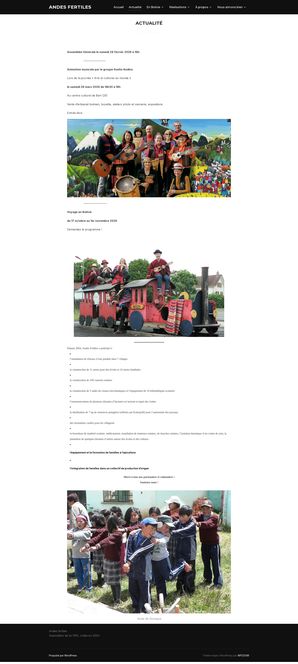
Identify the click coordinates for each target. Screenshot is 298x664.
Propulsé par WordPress (63, 655)
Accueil (119, 7)
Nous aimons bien (230, 7)
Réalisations (177, 7)
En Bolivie (153, 7)
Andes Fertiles (70, 7)
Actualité (135, 7)
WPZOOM (243, 655)
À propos (201, 7)
